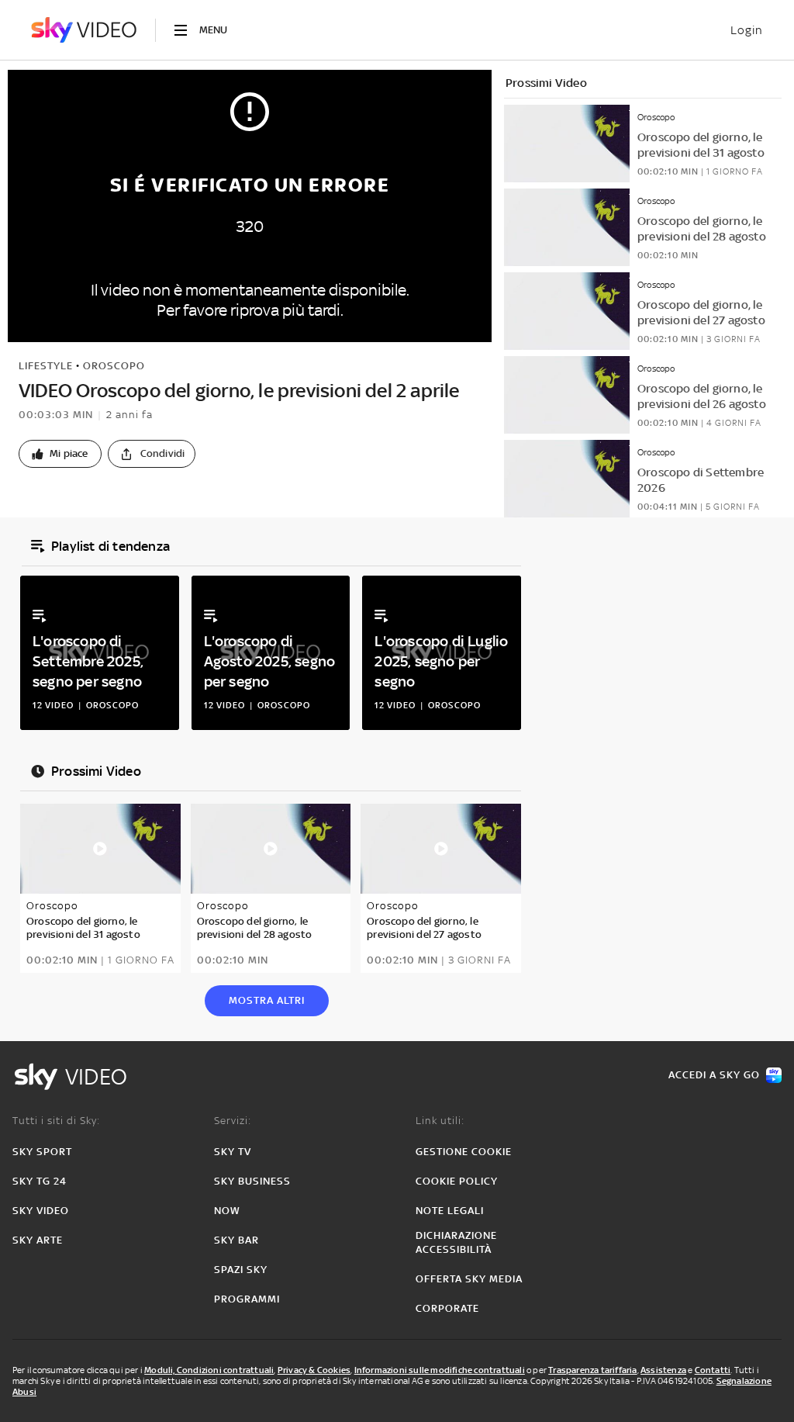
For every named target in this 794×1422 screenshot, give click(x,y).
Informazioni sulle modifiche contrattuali (439, 1370)
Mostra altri (267, 1000)
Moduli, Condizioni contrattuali (209, 1370)
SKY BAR (236, 1240)
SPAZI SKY (241, 1269)
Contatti (713, 1370)
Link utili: (440, 1120)
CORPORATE (447, 1308)
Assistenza (663, 1370)
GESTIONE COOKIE (464, 1151)
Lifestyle (46, 366)
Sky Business (252, 1181)
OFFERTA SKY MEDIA (469, 1279)
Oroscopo (114, 366)
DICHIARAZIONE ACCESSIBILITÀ (456, 1242)
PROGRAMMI (247, 1299)
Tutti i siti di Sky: (56, 1120)
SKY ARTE (37, 1240)
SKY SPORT (42, 1151)
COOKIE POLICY (457, 1181)
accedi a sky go (714, 1075)
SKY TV (232, 1151)
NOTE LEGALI (450, 1210)
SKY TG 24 (39, 1181)
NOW (227, 1210)
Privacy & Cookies (314, 1370)
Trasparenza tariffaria (592, 1370)
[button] (60, 454)
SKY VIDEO (40, 1210)
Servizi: (232, 1120)
